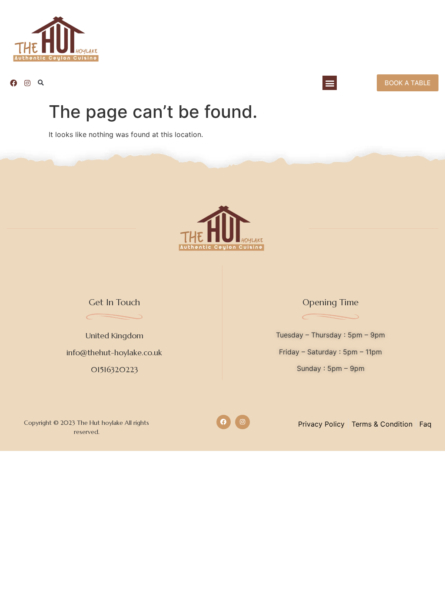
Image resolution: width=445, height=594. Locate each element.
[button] (40, 83)
